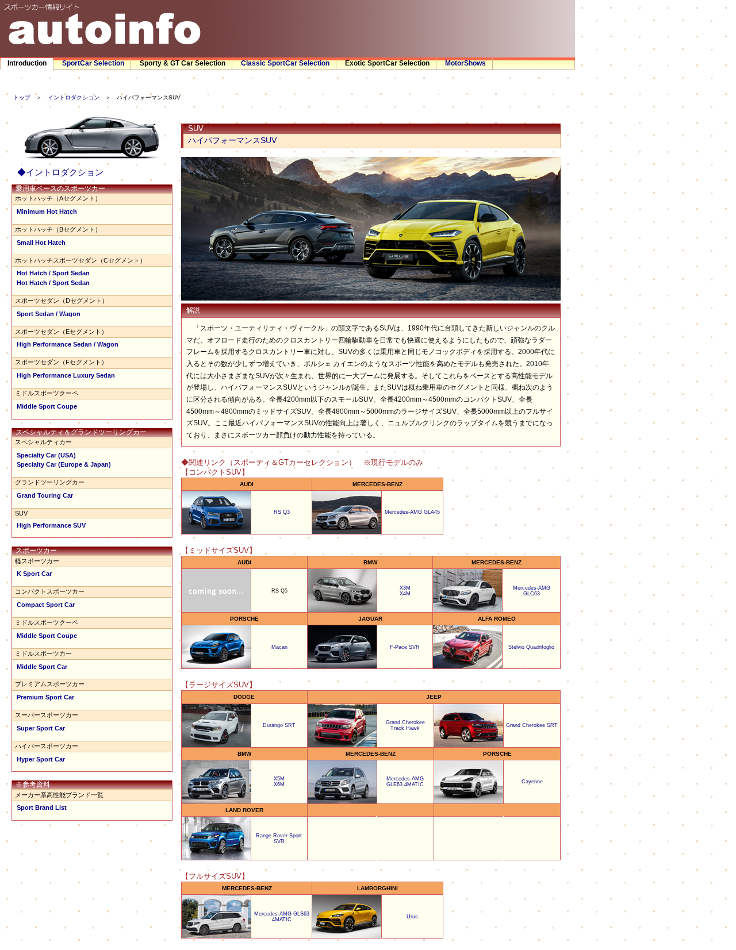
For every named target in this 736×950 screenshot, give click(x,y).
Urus (412, 917)
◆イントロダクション (60, 172)
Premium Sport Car (45, 697)
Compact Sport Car (46, 604)
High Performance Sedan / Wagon (67, 344)
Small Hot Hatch (41, 242)
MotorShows (465, 63)
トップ (21, 97)
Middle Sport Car (42, 666)
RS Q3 (282, 512)
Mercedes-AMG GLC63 (531, 591)
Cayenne (532, 781)
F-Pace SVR (405, 647)
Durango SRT (279, 725)
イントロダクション (73, 97)
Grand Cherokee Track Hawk (405, 725)
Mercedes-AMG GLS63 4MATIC (281, 916)
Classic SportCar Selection (285, 63)
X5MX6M (279, 781)
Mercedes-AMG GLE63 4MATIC (405, 781)
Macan (279, 647)
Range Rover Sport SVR (279, 838)
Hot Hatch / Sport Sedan (53, 273)
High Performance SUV (51, 525)
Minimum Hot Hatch (47, 211)
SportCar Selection (93, 63)
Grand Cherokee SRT (532, 725)
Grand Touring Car (45, 495)
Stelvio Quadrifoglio (531, 647)
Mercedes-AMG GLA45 (412, 512)
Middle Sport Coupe (47, 406)
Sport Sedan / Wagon (48, 313)
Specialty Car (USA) (46, 455)
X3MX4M (405, 591)
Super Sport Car (41, 728)
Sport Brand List (42, 807)
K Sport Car (34, 573)
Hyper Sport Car (41, 759)
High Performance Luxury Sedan (66, 375)
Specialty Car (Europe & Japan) (64, 464)
